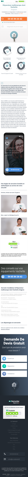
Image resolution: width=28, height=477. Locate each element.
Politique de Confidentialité (16, 475)
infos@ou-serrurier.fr (14, 459)
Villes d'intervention (14, 440)
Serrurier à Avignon (5, 329)
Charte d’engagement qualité (14, 430)
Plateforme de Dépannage (14, 432)
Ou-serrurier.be (14, 434)
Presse (14, 428)
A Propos (14, 424)
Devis (14, 446)
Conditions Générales (15, 474)
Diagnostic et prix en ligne (15, 26)
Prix (14, 444)
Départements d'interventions (14, 442)
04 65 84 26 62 (15, 19)
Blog (14, 449)
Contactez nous (14, 426)
